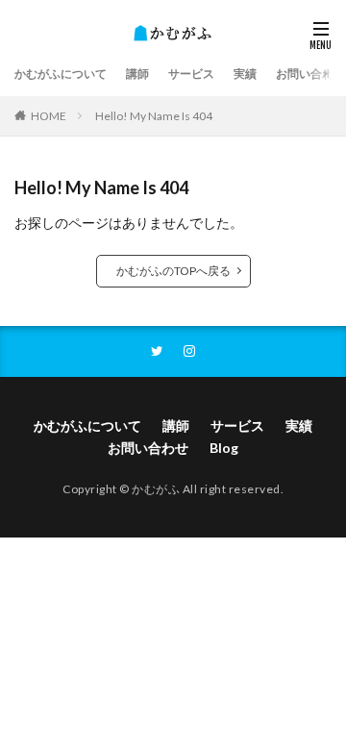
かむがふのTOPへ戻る (173, 270)
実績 (245, 73)
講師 (137, 73)
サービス (191, 73)
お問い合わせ (310, 73)
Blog (224, 447)
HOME (48, 116)
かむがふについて (60, 73)
